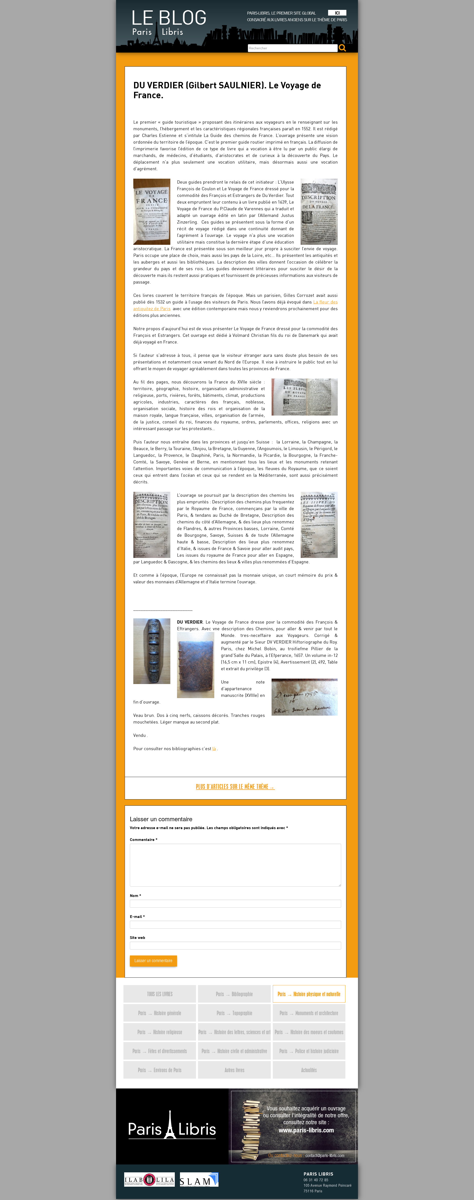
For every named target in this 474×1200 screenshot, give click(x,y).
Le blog (169, 24)
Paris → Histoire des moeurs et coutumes (309, 1032)
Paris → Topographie (234, 1013)
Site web (137, 937)
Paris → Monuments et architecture (309, 1013)
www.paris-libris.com (306, 1131)
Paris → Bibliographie (234, 993)
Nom (134, 895)
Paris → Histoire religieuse (160, 1032)
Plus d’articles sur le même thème (235, 786)
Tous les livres (160, 993)
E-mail (136, 916)
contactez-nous (288, 1156)
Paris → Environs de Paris (159, 1070)
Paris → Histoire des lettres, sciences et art (234, 1032)
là (214, 748)
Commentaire (144, 839)
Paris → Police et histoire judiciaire (309, 1051)
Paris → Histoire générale (159, 1013)
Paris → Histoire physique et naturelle (309, 993)
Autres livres (234, 1070)
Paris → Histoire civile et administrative (234, 1051)
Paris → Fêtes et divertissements (160, 1051)
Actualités (309, 1070)
